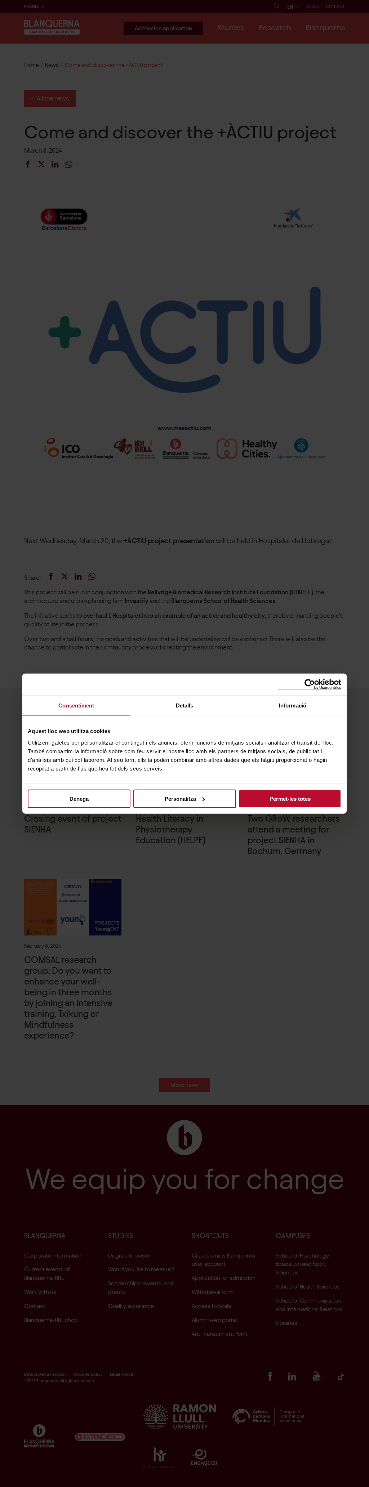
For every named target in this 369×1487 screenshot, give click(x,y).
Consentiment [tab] (76, 705)
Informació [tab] (292, 705)
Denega (79, 798)
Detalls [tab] (185, 705)
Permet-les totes (290, 798)
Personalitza (180, 798)
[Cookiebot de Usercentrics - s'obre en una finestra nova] (309, 684)
